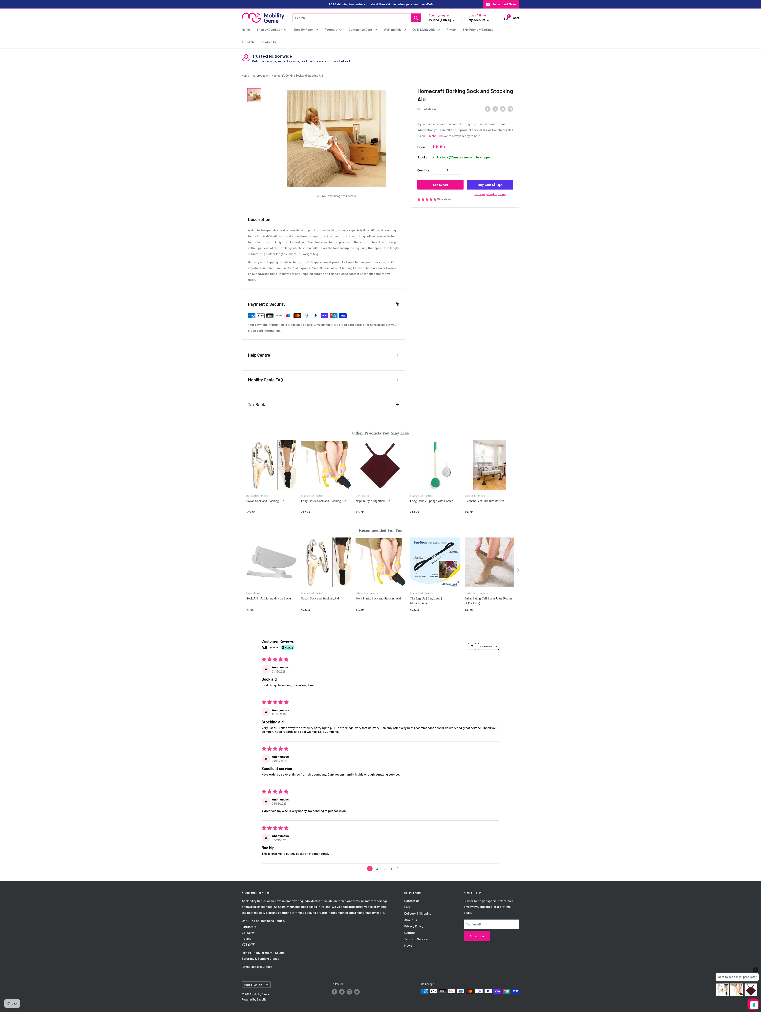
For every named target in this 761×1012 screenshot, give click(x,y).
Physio (451, 29)
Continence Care (361, 29)
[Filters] (472, 646)
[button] (427, 199)
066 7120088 (434, 136)
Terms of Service (416, 939)
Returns (410, 933)
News (408, 945)
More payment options (490, 194)
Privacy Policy (413, 926)
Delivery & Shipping (417, 913)
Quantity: (423, 170)
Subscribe (477, 936)
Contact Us (269, 42)
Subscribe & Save (504, 4)
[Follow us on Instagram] (349, 991)
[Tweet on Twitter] (503, 109)
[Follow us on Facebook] (334, 991)
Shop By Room (304, 29)
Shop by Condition (269, 29)
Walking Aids (393, 29)
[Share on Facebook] (487, 109)
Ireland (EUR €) (253, 984)
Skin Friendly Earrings (478, 29)
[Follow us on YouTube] (357, 991)
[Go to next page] (399, 868)
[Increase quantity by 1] (458, 170)
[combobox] (351, 17)
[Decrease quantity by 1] (437, 170)
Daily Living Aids (424, 29)
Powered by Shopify (254, 999)
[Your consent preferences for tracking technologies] (754, 1005)
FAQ (407, 907)
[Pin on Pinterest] (495, 109)
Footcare (331, 29)
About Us (248, 42)
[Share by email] (510, 109)
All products (260, 75)
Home (246, 29)
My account (477, 20)
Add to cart (440, 185)
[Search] (416, 17)
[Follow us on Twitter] (342, 991)
